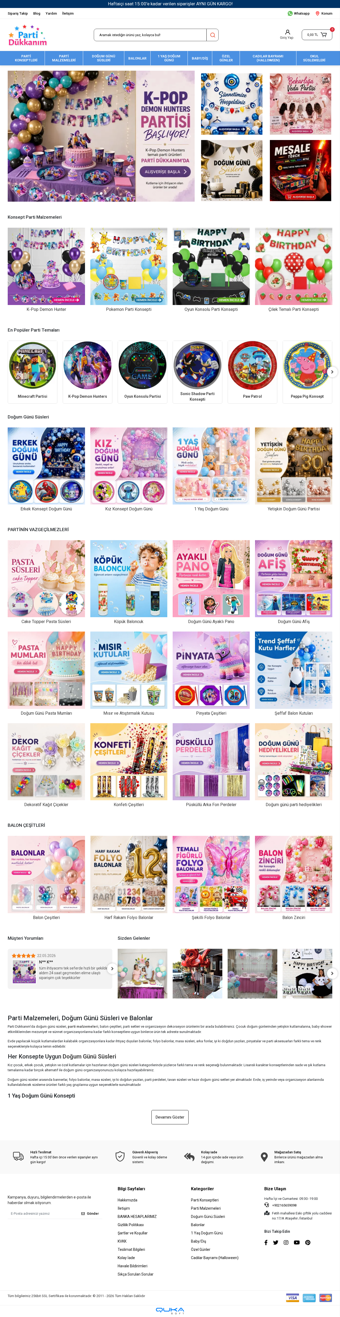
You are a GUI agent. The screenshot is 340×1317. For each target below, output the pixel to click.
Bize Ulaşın (275, 1188)
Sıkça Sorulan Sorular (136, 1274)
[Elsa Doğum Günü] (307, 365)
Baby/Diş (198, 1241)
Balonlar (198, 1225)
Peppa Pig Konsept (252, 396)
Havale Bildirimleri (132, 1266)
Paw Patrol (197, 396)
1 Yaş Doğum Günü (207, 1233)
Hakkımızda (127, 1200)
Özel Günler (200, 1249)
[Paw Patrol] (197, 365)
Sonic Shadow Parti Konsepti (143, 396)
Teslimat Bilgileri (131, 1249)
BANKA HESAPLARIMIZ (137, 1216)
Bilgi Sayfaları (131, 1188)
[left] (7, 372)
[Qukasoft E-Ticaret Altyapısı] (170, 1311)
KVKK (122, 1241)
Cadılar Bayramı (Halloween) (215, 1258)
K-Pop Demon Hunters (33, 396)
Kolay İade (126, 1258)
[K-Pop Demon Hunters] (32, 365)
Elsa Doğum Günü (307, 396)
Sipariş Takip (18, 13)
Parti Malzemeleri (206, 1208)
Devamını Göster (170, 1117)
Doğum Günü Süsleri (208, 1216)
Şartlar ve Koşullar (133, 1233)
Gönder (93, 1214)
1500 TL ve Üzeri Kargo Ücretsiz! (170, 3)
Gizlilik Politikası (131, 1225)
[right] (332, 372)
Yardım (51, 13)
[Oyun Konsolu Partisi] (87, 365)
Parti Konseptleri (205, 1200)
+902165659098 (283, 1205)
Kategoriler (202, 1188)
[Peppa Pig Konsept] (252, 365)
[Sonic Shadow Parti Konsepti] (142, 365)
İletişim (68, 13)
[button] (317, 35)
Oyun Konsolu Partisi (88, 396)
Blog (36, 13)
